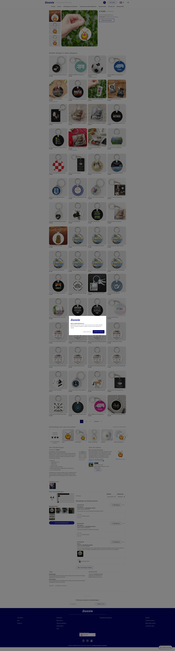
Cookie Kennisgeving (88, 325)
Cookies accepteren (98, 331)
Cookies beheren (87, 331)
